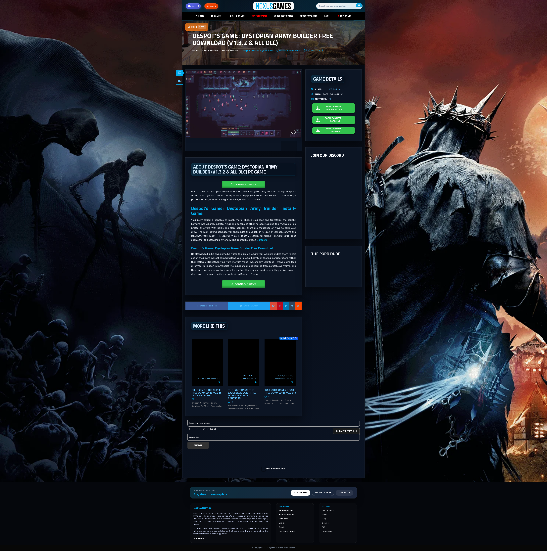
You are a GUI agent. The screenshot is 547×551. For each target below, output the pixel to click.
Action (244, 376)
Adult (199, 378)
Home (201, 16)
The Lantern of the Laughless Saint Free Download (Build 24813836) (242, 394)
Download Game (245, 184)
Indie (287, 378)
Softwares (283, 519)
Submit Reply (344, 431)
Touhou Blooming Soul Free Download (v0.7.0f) (280, 391)
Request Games (284, 16)
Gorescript (263, 239)
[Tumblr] (292, 306)
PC (196, 399)
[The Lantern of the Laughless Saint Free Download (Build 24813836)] (243, 362)
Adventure (206, 378)
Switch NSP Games (287, 531)
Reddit (282, 527)
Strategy (336, 89)
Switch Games (259, 16)
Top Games (345, 16)
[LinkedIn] (286, 306)
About (324, 514)
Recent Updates (286, 510)
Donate (282, 523)
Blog (324, 519)
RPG (218, 378)
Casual (213, 378)
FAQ (326, 16)
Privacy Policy (328, 510)
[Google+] (273, 306)
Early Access (248, 378)
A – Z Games (238, 16)
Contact (325, 523)
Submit (198, 445)
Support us (344, 493)
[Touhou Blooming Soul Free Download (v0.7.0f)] (280, 362)
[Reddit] (298, 306)
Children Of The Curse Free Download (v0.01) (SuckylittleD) (206, 392)
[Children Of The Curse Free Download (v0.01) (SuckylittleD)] (207, 362)
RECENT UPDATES (309, 16)
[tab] (179, 73)
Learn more (198, 538)
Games (217, 16)
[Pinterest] (280, 306)
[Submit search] (359, 5)
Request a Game (286, 514)
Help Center (327, 531)
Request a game (323, 493)
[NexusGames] (273, 5)
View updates (300, 493)
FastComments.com (275, 468)
